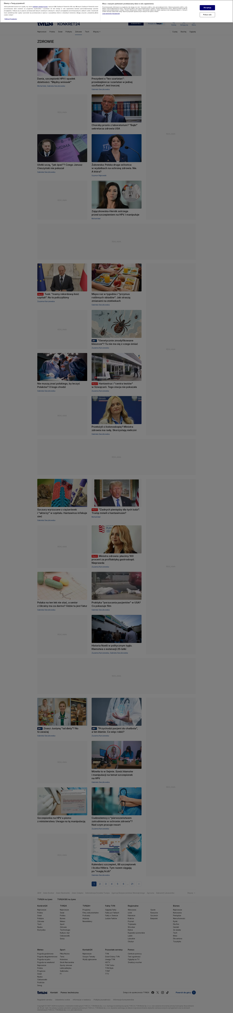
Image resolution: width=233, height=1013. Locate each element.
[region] (116, 11)
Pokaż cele (207, 14)
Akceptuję (207, 8)
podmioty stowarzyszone (40, 6)
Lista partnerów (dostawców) (111, 13)
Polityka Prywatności (11, 19)
